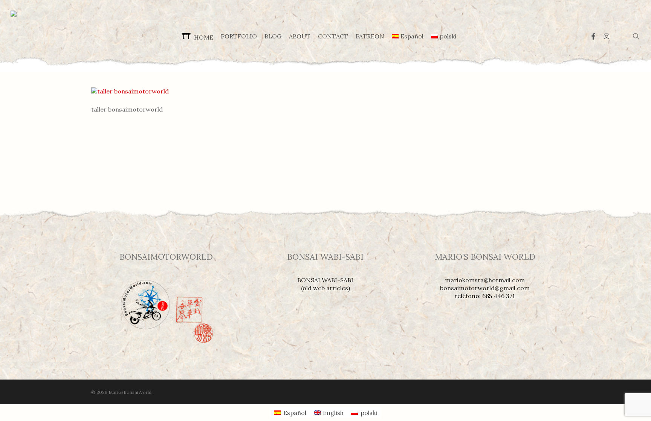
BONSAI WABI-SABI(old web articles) (325, 284)
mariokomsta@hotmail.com (485, 280)
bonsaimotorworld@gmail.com (485, 288)
